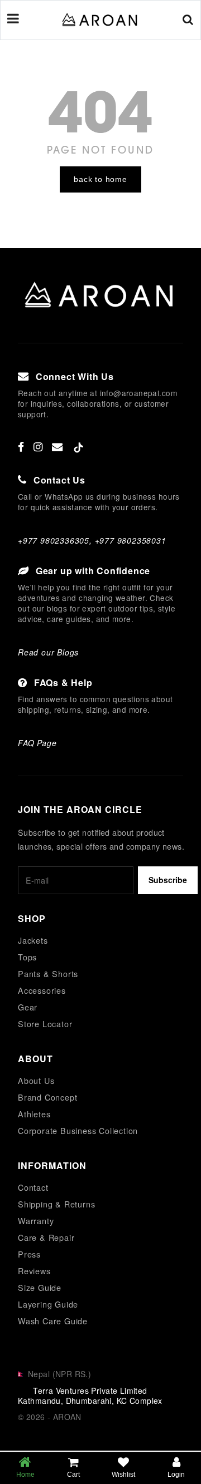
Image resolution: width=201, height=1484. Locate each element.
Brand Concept (47, 1097)
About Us (36, 1080)
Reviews (34, 1270)
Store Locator (45, 1023)
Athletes (34, 1114)
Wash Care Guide (53, 1321)
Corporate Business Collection (78, 1130)
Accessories (42, 990)
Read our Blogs (48, 652)
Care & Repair (46, 1237)
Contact (33, 1187)
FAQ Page (37, 742)
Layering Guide (48, 1304)
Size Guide (39, 1287)
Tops (27, 957)
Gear (27, 1007)
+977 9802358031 (130, 540)
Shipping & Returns (56, 1204)
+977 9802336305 (53, 540)
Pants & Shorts (48, 973)
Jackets (33, 940)
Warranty (36, 1220)
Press (29, 1254)
